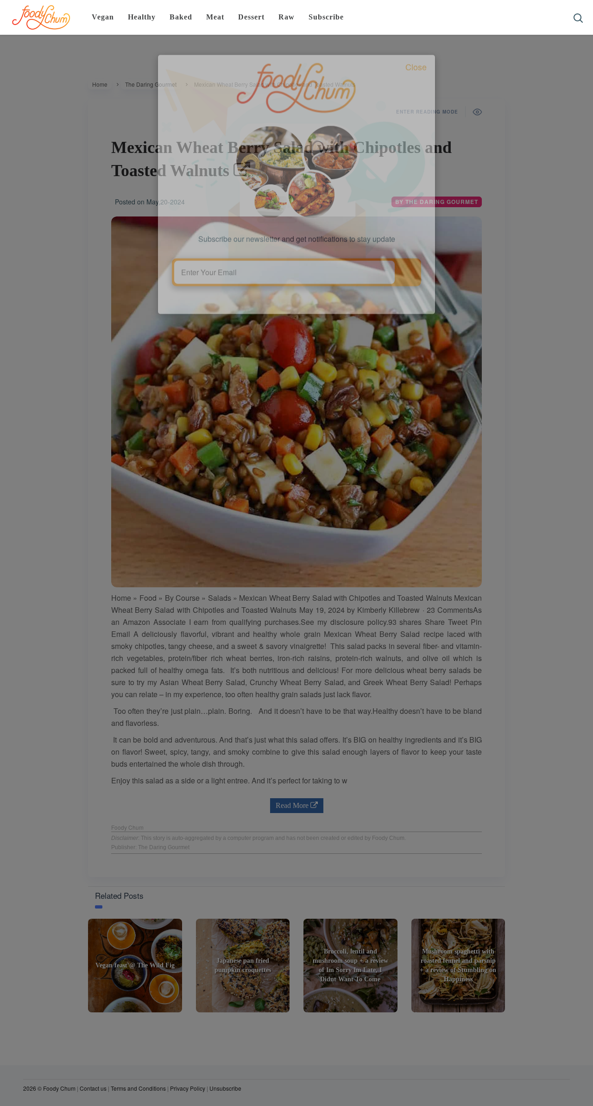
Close (416, 109)
